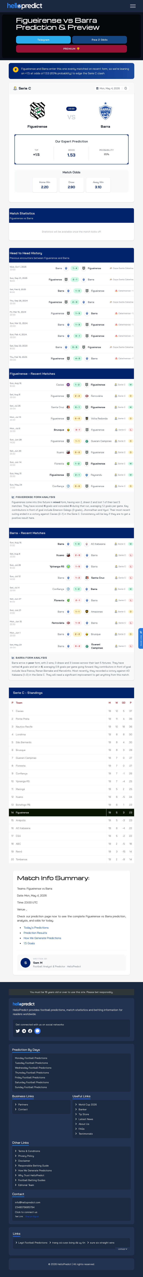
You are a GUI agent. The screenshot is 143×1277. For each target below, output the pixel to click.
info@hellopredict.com (27, 1202)
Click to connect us (26, 1212)
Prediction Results (35, 933)
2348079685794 (25, 1207)
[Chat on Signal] (37, 1031)
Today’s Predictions (36, 927)
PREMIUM (69, 48)
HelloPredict (64, 1264)
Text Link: (27, 1216)
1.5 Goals (29, 943)
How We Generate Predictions (42, 938)
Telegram (43, 39)
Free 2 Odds (100, 39)
